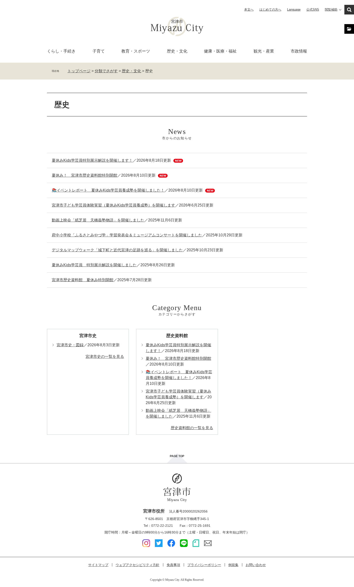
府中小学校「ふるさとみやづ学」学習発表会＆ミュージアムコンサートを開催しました (127, 235)
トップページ (79, 71)
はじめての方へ (270, 9)
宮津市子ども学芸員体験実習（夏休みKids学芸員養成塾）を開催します (113, 205)
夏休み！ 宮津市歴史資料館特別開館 (84, 175)
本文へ (249, 9)
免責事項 (173, 565)
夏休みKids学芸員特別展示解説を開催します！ (92, 160)
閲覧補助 (331, 9)
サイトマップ (98, 565)
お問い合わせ (256, 565)
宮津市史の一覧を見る (104, 356)
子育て (98, 51)
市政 (299, 51)
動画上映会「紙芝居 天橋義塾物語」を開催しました (98, 220)
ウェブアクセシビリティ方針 (137, 565)
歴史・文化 (177, 51)
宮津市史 (88, 335)
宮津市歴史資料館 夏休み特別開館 (82, 280)
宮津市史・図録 (70, 345)
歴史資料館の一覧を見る (192, 428)
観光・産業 (264, 51)
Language (294, 9)
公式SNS (312, 9)
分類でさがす (106, 71)
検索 (349, 9)
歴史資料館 (177, 335)
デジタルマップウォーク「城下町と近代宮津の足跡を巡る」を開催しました (117, 250)
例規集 (233, 565)
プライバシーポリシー (204, 565)
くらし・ (61, 51)
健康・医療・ (220, 51)
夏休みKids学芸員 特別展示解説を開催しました (94, 265)
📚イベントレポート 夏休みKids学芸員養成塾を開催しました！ (108, 190)
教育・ (135, 51)
